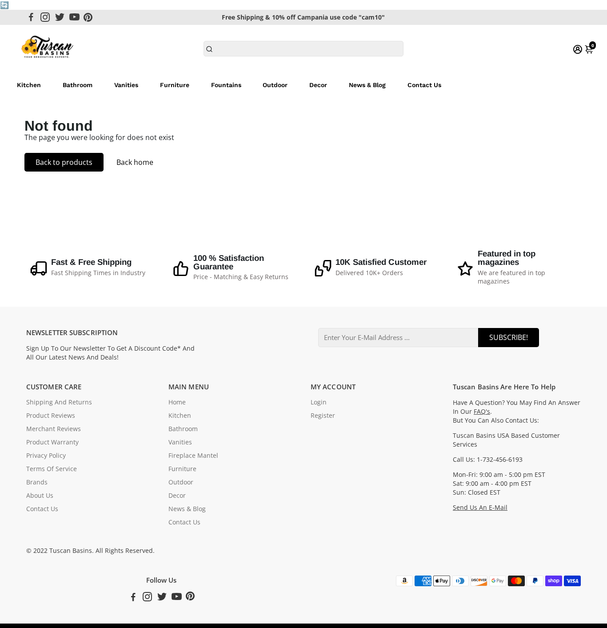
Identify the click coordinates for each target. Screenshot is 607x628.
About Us (39, 496)
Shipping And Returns (59, 402)
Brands (37, 482)
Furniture (174, 84)
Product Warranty (52, 442)
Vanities (126, 84)
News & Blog (367, 84)
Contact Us (424, 84)
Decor (318, 84)
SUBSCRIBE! (508, 337)
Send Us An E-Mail (480, 508)
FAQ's (482, 412)
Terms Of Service (51, 469)
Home (177, 402)
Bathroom (77, 84)
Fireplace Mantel (193, 456)
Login (319, 402)
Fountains (226, 84)
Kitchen (29, 84)
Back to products (64, 162)
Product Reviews (50, 416)
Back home (134, 162)
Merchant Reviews (53, 429)
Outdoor (275, 84)
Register (323, 416)
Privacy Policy (46, 456)
